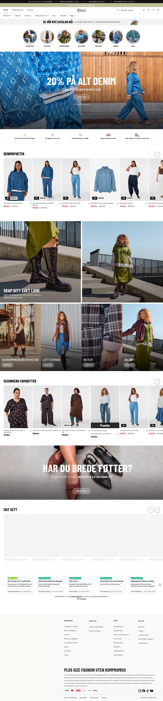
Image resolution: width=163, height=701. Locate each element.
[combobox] (127, 10)
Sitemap (104, 697)
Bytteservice (118, 630)
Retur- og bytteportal (121, 635)
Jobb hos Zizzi (143, 635)
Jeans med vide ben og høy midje (71, 203)
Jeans (66, 655)
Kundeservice (118, 626)
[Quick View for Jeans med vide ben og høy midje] (89, 203)
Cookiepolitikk (94, 697)
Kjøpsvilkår (83, 697)
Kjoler (66, 647)
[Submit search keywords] (118, 10)
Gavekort (117, 647)
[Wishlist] (29, 161)
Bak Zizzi (141, 627)
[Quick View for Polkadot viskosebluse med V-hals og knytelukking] (31, 430)
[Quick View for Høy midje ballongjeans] (147, 203)
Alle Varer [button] (6, 16)
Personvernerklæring (70, 697)
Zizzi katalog (142, 643)
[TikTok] (147, 690)
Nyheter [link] (18, 16)
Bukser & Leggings (70, 639)
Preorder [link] (63, 16)
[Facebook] (143, 690)
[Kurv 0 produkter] (158, 10)
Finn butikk (118, 639)
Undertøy (67, 651)
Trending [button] (27, 16)
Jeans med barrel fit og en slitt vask (101, 433)
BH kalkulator (118, 643)
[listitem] (30, 38)
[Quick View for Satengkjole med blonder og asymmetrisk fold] (89, 430)
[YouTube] (151, 690)
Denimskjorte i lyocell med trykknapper (102, 203)
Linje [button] (54, 16)
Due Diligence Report (145, 639)
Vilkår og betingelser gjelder (81, 104)
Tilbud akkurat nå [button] (41, 16)
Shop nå (81, 97)
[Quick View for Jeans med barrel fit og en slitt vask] (118, 434)
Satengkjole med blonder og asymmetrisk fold (73, 431)
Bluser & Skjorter (70, 630)
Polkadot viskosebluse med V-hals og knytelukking (14, 431)
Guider (30, 10)
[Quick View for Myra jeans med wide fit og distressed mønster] (60, 203)
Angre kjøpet (118, 655)
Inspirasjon (17, 10)
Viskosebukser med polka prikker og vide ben (45, 430)
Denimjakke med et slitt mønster (13, 203)
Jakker (66, 635)
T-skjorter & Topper (71, 626)
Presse (140, 631)
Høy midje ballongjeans (126, 203)
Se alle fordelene (95, 631)
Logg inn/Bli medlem (96, 627)
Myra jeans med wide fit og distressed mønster (43, 204)
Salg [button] (71, 16)
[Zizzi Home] (81, 10)
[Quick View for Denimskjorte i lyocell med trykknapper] (118, 203)
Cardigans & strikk (70, 643)
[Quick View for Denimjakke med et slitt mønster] (31, 203)
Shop (6, 10)
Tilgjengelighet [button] (119, 651)
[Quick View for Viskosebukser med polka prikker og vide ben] (60, 430)
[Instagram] (139, 690)
